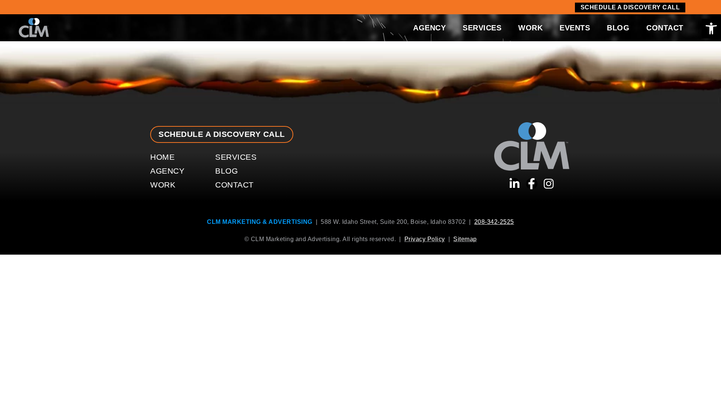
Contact (664, 28)
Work (530, 28)
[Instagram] (548, 183)
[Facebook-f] (531, 183)
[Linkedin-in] (514, 183)
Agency (429, 28)
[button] (711, 28)
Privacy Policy (424, 239)
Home (162, 157)
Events (575, 28)
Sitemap (465, 239)
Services (482, 28)
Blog (618, 28)
